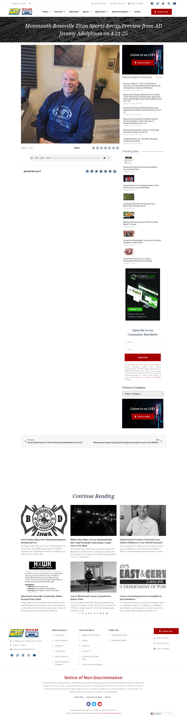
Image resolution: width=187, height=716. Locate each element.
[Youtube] (174, 3)
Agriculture (100, 11)
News (45, 11)
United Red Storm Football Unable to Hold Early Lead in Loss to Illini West (141, 186)
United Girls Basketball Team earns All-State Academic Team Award (142, 241)
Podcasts (58, 11)
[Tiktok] (163, 3)
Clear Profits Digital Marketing (110, 713)
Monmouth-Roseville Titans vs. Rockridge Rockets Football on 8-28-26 (141, 131)
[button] (30, 3)
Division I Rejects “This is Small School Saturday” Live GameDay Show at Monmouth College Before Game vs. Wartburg (142, 86)
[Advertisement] (70, 197)
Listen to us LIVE (142, 55)
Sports (86, 11)
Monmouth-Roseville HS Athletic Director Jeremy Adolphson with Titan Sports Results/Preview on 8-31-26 (140, 121)
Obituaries (74, 11)
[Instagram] (157, 3)
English (157, 714)
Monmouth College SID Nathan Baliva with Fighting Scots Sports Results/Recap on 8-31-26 (142, 110)
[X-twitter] (169, 3)
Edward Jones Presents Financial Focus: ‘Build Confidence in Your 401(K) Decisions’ (141, 541)
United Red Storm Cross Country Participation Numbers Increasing (137, 260)
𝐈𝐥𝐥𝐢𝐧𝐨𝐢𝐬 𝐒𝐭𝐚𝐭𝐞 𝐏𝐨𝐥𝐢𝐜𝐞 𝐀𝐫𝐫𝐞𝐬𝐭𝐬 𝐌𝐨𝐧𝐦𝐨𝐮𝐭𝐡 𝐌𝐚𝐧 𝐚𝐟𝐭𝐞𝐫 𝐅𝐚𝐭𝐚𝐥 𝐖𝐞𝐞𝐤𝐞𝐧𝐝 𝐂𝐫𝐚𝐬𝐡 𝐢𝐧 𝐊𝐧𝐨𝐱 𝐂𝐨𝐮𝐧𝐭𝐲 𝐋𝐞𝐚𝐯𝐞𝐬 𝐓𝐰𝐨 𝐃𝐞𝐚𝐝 (91, 542)
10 (107, 613)
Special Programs (120, 11)
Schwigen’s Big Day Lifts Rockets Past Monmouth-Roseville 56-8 (139, 205)
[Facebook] (152, 3)
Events (137, 11)
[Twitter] (94, 704)
